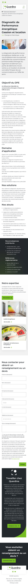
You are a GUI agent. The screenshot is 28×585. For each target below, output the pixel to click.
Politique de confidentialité (14, 580)
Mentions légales (17, 578)
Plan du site (9, 578)
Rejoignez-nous (13, 526)
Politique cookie (14, 583)
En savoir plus (15, 458)
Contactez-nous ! (7, 560)
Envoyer (22, 464)
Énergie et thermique (9, 11)
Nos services (6, 297)
